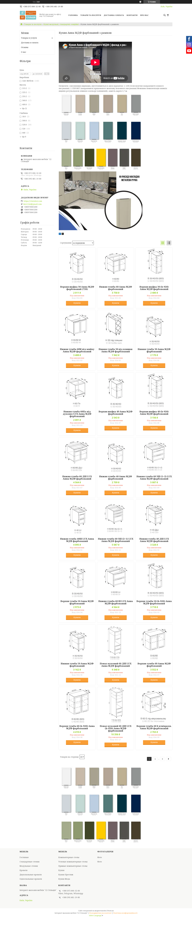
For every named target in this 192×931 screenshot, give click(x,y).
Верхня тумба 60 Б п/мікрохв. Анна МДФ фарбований (154, 727)
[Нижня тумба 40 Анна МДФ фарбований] (115, 455)
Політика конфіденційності (125, 913)
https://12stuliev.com (33, 201)
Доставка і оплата (114, 15)
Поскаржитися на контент (100, 913)
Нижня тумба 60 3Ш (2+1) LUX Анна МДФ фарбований (115, 540)
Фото (99, 857)
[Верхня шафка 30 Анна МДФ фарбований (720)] (77, 266)
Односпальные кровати (31, 879)
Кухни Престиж (65, 874)
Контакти (132, 15)
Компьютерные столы (68, 857)
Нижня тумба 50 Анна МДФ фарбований (77, 664)
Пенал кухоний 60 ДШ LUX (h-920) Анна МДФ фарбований (115, 728)
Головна (73, 15)
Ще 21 (24, 108)
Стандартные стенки (29, 861)
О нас (23, 52)
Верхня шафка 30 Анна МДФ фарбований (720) (77, 288)
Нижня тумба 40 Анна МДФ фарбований (115, 477)
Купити (77, 303)
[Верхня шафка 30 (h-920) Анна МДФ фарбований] (154, 266)
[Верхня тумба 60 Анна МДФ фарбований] (154, 642)
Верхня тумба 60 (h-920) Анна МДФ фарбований (77, 727)
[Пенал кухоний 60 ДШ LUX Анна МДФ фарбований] (115, 642)
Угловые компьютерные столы (73, 861)
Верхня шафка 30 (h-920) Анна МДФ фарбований (154, 288)
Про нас (144, 15)
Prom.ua (110, 911)
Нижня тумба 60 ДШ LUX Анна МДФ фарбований (77, 477)
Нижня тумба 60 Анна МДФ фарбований (115, 288)
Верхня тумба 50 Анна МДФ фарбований (77, 602)
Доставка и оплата (29, 42)
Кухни (61, 870)
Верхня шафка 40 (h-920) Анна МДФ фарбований (154, 412)
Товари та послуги (90, 15)
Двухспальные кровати (31, 874)
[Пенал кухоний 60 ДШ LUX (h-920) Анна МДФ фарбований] (115, 705)
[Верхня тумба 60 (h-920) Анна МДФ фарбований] (77, 705)
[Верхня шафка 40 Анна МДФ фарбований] (115, 390)
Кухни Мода (64, 879)
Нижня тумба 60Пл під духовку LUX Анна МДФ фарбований (77, 413)
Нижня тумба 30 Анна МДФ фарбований (154, 350)
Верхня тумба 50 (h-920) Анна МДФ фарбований (154, 602)
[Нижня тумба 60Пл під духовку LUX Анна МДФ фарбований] (77, 390)
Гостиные (24, 857)
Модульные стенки (29, 866)
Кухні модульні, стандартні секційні (61, 24)
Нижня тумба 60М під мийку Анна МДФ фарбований (77, 350)
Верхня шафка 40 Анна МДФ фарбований (115, 412)
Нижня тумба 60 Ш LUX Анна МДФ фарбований (115, 602)
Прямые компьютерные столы (72, 866)
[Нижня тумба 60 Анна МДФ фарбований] (115, 266)
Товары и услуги (29, 38)
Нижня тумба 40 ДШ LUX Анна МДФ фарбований (154, 540)
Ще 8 (24, 137)
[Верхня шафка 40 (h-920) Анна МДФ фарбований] (154, 390)
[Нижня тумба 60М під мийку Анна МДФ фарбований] (77, 328)
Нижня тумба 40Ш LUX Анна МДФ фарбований (77, 540)
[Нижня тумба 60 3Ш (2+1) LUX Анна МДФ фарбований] (115, 518)
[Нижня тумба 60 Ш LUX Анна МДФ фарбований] (115, 580)
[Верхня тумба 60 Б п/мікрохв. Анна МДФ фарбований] (154, 705)
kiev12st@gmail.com (32, 204)
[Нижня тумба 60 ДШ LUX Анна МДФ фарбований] (77, 455)
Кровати (23, 870)
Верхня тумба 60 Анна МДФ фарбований (154, 664)
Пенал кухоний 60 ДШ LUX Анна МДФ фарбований (115, 664)
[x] (63, 234)
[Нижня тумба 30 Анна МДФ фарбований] (154, 328)
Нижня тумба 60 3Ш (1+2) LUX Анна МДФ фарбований (154, 477)
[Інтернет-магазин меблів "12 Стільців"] (29, 15)
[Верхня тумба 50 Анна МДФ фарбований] (77, 580)
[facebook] (60, 234)
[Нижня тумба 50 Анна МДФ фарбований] (77, 642)
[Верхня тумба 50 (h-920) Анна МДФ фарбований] (154, 580)
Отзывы (24, 47)
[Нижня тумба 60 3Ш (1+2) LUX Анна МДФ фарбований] (154, 455)
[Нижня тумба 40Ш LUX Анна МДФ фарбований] (77, 518)
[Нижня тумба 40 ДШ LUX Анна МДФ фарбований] (154, 518)
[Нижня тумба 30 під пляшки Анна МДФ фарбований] (115, 328)
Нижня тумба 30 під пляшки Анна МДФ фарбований (115, 350)
